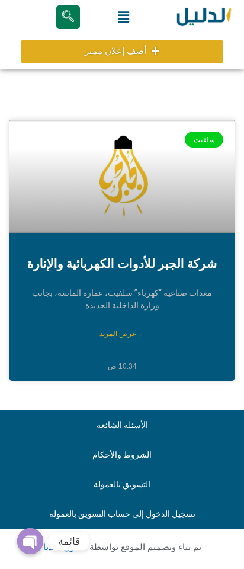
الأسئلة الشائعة (122, 425)
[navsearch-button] (68, 17)
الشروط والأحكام (122, 454)
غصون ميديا (65, 547)
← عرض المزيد (122, 334)
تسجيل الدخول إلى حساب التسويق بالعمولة (122, 514)
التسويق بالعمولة (122, 484)
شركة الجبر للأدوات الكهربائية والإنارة (122, 264)
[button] (123, 17)
